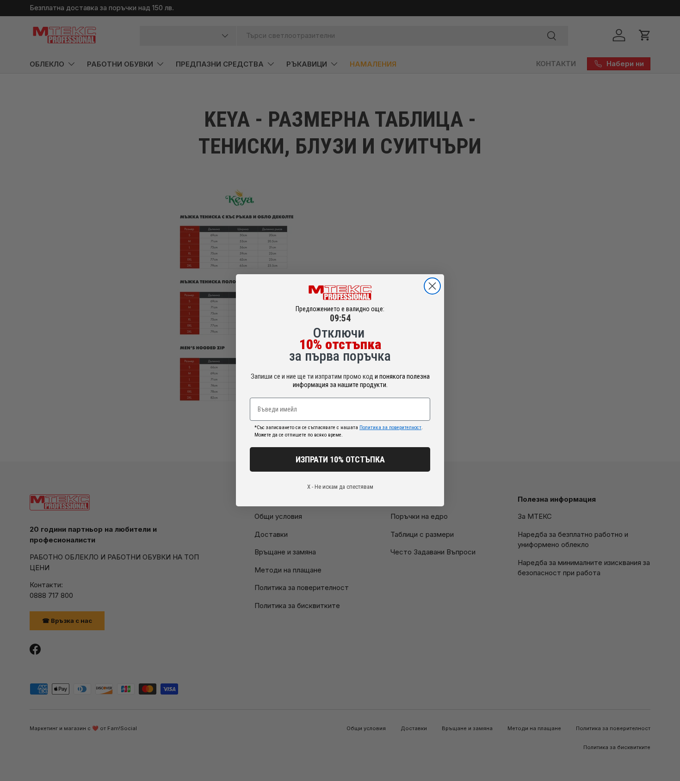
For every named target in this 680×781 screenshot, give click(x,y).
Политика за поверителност (390, 428)
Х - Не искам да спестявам (340, 487)
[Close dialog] (432, 286)
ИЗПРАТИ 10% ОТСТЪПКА (340, 459)
